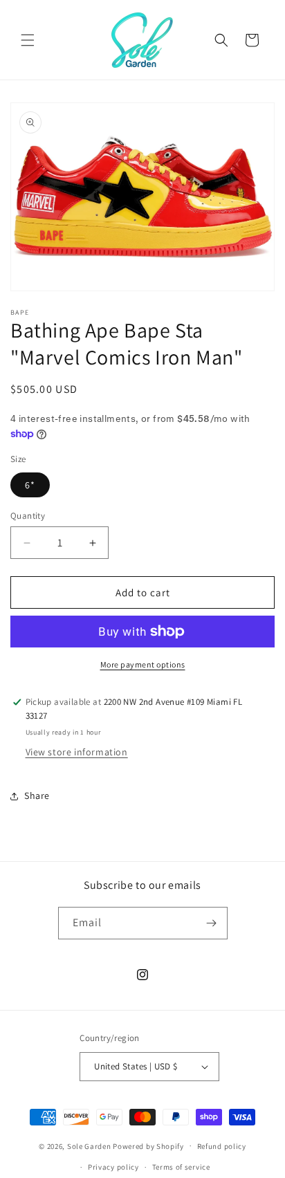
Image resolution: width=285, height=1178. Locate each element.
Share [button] (37, 795)
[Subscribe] (211, 923)
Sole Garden (89, 1145)
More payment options (142, 664)
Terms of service (181, 1167)
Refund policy (221, 1146)
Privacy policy (113, 1167)
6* (30, 485)
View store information (77, 752)
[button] (27, 40)
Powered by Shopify (148, 1145)
